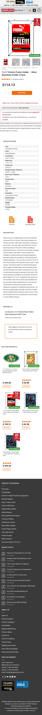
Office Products (7, 539)
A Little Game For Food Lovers (17, 575)
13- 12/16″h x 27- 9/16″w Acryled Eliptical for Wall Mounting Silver (10, 370)
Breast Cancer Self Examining (16, 602)
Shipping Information (9, 645)
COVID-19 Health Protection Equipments (15, 496)
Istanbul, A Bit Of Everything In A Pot (19, 558)
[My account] (34, 10)
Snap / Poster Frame (8, 502)
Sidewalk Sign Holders (9, 509)
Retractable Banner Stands (11, 516)
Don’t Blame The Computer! (16, 597)
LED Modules (6, 492)
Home (3, 68)
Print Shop (5, 489)
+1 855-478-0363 (31, 5)
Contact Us (5, 635)
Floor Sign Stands (7, 532)
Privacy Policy (6, 642)
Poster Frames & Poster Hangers (18, 68)
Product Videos (7, 632)
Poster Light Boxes (8, 506)
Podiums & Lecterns (8, 522)
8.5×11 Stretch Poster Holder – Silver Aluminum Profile (30, 370)
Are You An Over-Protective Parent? (18, 580)
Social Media (6, 625)
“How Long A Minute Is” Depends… (18, 564)
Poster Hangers (7, 535)
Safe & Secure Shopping (9, 649)
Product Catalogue (8, 622)
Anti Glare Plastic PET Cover (11, 542)
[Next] (37, 37)
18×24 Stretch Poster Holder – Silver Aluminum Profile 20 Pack (11, 453)
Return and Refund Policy (10, 652)
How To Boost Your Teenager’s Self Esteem (21, 586)
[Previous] (5, 37)
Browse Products (7, 619)
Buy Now (21, 93)
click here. (32, 710)
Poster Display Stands (9, 529)
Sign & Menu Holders (8, 526)
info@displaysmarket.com (15, 672)
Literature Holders (8, 519)
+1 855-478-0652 (16, 5)
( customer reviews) (17, 79)
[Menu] (30, 10)
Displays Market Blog (9, 629)
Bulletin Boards (7, 512)
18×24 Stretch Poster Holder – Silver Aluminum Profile (30, 411)
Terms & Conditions (8, 639)
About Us (5, 615)
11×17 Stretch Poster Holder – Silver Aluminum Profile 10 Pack (11, 412)
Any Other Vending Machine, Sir (17, 591)
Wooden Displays (7, 499)
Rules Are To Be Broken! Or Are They (19, 553)
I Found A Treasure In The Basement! (19, 569)
